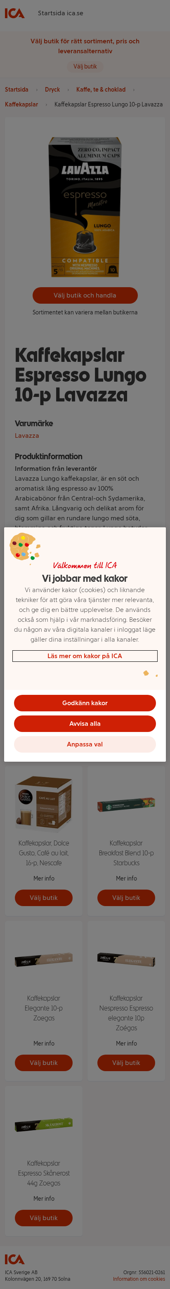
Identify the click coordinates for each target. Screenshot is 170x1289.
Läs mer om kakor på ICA (84, 656)
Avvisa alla (85, 723)
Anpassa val (85, 744)
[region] (84, 644)
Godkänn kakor (85, 703)
